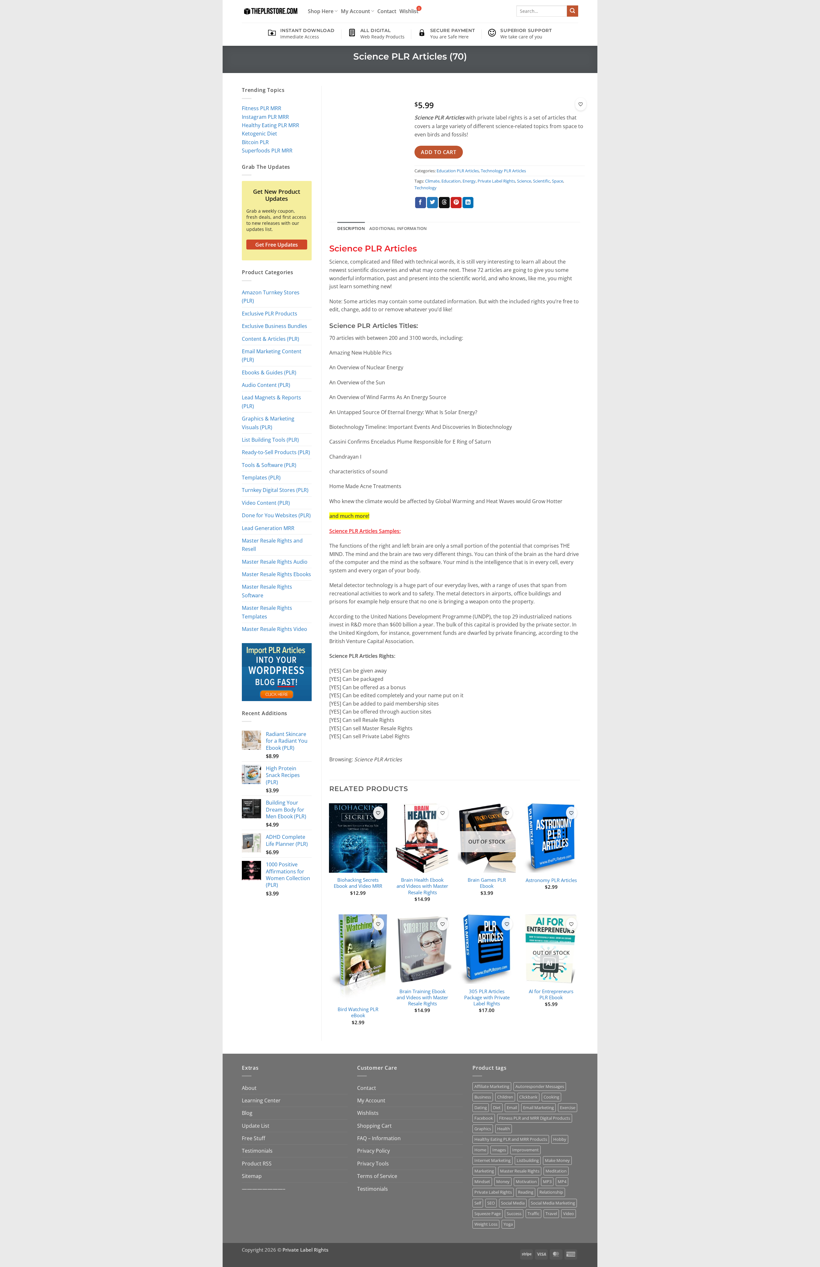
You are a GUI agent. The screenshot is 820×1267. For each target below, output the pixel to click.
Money (503, 1181)
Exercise (567, 1107)
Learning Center (261, 1100)
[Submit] (572, 11)
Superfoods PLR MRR (267, 150)
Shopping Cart (374, 1125)
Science (524, 181)
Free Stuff (253, 1138)
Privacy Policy (373, 1150)
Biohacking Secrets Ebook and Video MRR (358, 883)
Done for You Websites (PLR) (276, 515)
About (249, 1087)
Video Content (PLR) (266, 502)
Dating (480, 1107)
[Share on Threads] (444, 202)
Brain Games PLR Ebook (487, 883)
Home (480, 1150)
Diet (497, 1107)
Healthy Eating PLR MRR (270, 125)
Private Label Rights (496, 181)
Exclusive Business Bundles (274, 326)
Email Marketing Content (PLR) (271, 355)
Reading (525, 1192)
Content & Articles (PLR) (270, 338)
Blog (247, 1112)
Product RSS (257, 1163)
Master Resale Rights (519, 1171)
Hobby (559, 1139)
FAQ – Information (379, 1138)
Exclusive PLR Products (269, 313)
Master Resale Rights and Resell (272, 544)
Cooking (551, 1097)
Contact (386, 11)
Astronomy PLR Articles (551, 880)
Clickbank (528, 1097)
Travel (551, 1213)
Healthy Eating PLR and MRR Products (510, 1139)
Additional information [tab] (398, 228)
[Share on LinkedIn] (468, 202)
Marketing (484, 1171)
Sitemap (252, 1176)
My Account (355, 11)
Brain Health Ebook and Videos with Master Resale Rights (422, 886)
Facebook (483, 1118)
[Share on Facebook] (420, 202)
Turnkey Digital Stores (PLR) (275, 490)
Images (499, 1150)
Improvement (525, 1150)
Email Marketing (538, 1107)
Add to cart (438, 152)
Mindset (482, 1181)
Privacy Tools (373, 1163)
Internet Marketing (492, 1160)
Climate (432, 181)
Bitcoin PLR (255, 142)
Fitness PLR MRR (261, 108)
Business (482, 1097)
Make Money (557, 1160)
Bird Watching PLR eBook (358, 1012)
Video (568, 1213)
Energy (469, 181)
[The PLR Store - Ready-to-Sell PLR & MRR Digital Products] (270, 11)
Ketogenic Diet (259, 133)
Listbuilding (528, 1160)
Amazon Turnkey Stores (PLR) (270, 296)
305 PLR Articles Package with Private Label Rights (487, 997)
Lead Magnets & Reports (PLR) (271, 401)
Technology (425, 188)
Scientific (541, 181)
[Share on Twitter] (432, 202)
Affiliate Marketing (491, 1086)
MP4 (562, 1181)
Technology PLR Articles (503, 171)
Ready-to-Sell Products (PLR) (276, 452)
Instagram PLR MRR (265, 116)
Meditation (556, 1171)
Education (451, 181)
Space (557, 181)
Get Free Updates (276, 244)
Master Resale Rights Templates (267, 612)
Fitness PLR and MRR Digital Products (534, 1118)
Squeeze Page (487, 1213)
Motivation (526, 1181)
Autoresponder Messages (539, 1086)
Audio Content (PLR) (266, 384)
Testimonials (257, 1150)
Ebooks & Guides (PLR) (269, 372)
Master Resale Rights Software (267, 591)
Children (505, 1097)
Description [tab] (351, 228)
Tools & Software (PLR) (269, 465)
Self (477, 1203)
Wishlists (368, 1112)
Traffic (533, 1213)
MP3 (547, 1181)
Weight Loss (485, 1224)
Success (514, 1213)
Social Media (513, 1203)
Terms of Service (377, 1176)
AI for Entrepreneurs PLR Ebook (551, 994)
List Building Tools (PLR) (270, 439)
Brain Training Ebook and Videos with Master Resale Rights (422, 997)
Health (503, 1129)
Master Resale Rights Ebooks (276, 574)
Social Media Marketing (553, 1203)
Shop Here (320, 11)
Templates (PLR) (261, 477)
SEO (491, 1203)
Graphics (482, 1129)
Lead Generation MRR (268, 528)
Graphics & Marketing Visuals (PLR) (268, 422)
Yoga (508, 1224)
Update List (255, 1125)
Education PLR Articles (458, 171)
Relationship (551, 1192)
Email (512, 1107)
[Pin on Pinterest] (456, 202)
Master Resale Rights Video (274, 629)
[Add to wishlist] (580, 104)
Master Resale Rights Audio (275, 561)
